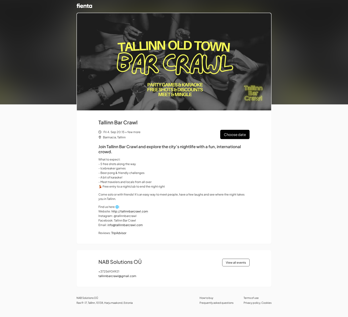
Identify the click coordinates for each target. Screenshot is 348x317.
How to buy (206, 297)
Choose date (235, 134)
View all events (236, 262)
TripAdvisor (118, 233)
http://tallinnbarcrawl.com (129, 211)
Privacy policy (252, 302)
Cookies (266, 302)
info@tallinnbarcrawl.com (125, 225)
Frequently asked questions (216, 302)
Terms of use (251, 297)
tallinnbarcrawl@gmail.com (117, 276)
